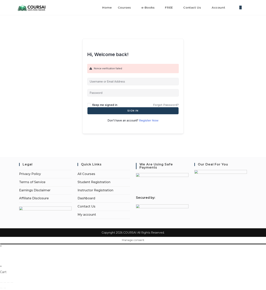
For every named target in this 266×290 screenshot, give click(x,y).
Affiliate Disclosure (34, 198)
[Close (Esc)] (12, 282)
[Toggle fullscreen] (5, 282)
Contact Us (86, 206)
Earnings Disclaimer (34, 190)
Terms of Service (32, 182)
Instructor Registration (95, 190)
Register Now (149, 120)
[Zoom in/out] (1, 282)
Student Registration (94, 182)
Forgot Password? (166, 105)
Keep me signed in (104, 104)
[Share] (8, 282)
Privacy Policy (30, 174)
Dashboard (86, 198)
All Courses (86, 174)
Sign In (132, 110)
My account (87, 214)
